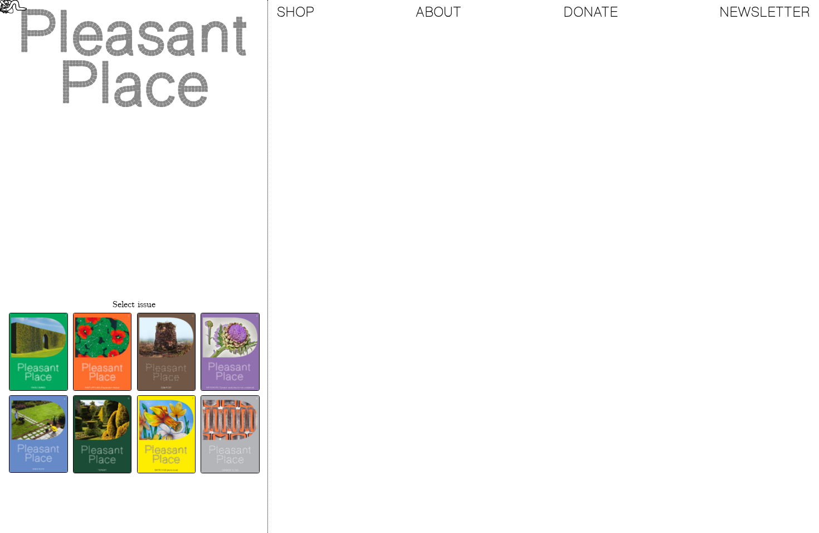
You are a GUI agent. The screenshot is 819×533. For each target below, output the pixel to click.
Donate (590, 12)
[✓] (38, 352)
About (438, 12)
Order (133, 514)
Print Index (134, 488)
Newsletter (764, 12)
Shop (295, 12)
